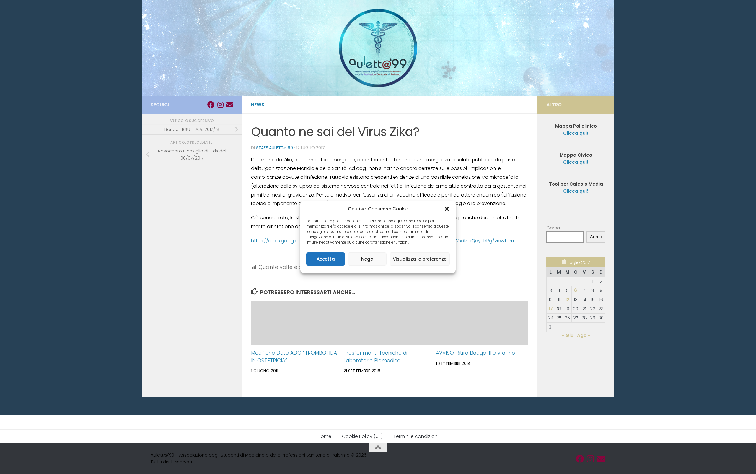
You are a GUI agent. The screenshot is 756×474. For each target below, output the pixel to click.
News (257, 104)
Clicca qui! (576, 162)
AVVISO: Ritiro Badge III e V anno (475, 352)
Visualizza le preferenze (420, 259)
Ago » (583, 335)
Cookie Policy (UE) (362, 436)
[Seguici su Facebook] (210, 104)
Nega (367, 259)
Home (324, 436)
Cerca (553, 228)
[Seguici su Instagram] (220, 104)
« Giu (567, 335)
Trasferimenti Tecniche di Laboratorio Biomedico (375, 356)
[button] (447, 209)
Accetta (326, 259)
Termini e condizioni (416, 436)
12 (567, 299)
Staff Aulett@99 (274, 148)
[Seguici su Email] (229, 104)
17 (551, 309)
